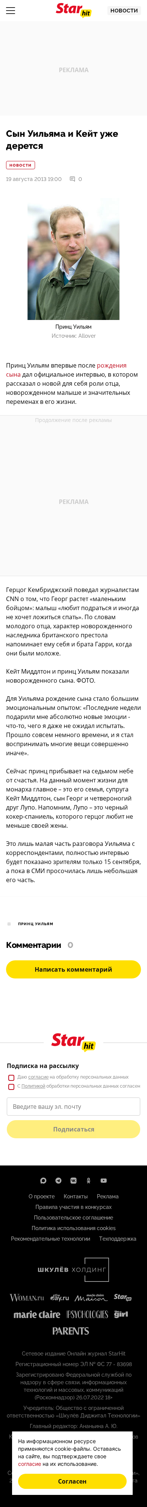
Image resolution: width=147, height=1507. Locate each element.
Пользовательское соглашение (73, 1218)
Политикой (33, 1086)
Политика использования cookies (74, 1228)
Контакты (76, 1196)
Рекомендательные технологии (50, 1239)
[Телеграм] (58, 1181)
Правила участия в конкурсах (73, 1207)
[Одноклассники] (89, 1181)
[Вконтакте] (73, 1181)
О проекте (42, 1196)
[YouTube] (104, 1181)
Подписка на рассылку (43, 1066)
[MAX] (43, 1181)
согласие (38, 1077)
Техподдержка (117, 1239)
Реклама (108, 1196)
